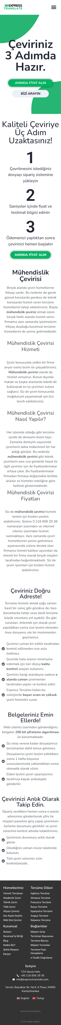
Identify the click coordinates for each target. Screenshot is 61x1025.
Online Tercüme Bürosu (30, 1011)
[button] (54, 7)
